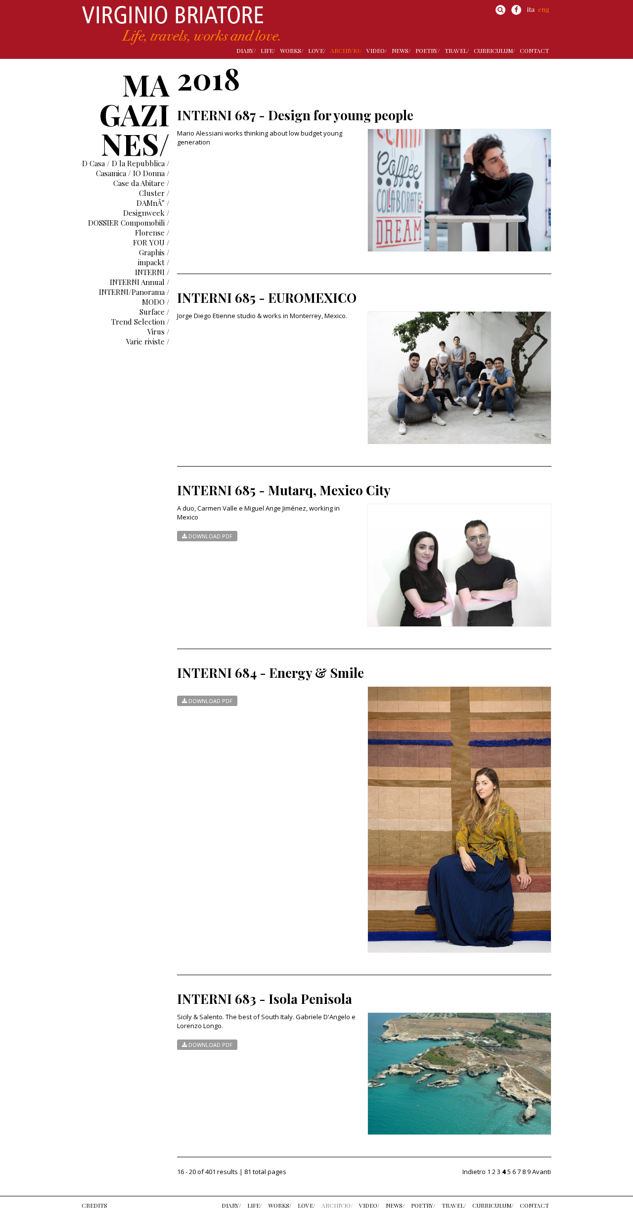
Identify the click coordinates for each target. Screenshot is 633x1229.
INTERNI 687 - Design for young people (295, 115)
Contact (534, 50)
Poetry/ (427, 50)
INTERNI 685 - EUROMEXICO (267, 297)
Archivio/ (346, 50)
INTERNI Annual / (140, 282)
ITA (531, 9)
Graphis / (154, 252)
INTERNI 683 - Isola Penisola (264, 998)
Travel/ (457, 50)
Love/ (316, 50)
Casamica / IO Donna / (133, 173)
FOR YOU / (151, 242)
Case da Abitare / (141, 183)
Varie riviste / (148, 341)
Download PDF (209, 536)
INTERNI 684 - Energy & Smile (270, 672)
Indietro (474, 1171)
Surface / (154, 312)
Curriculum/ (494, 50)
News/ (401, 50)
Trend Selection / (140, 322)
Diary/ (246, 50)
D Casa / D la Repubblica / (126, 163)
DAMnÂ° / (153, 203)
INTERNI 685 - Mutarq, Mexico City (284, 490)
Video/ (376, 50)
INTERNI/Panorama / (134, 292)
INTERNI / (152, 272)
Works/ (291, 50)
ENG (543, 9)
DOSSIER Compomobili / (129, 223)
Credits (94, 1205)
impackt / (154, 262)
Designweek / (146, 213)
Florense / (152, 232)
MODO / (156, 302)
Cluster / (154, 193)
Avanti (541, 1171)
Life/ (268, 50)
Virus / (158, 331)
